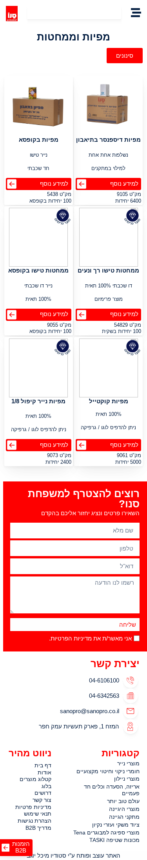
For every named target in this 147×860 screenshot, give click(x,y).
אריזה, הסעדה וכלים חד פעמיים (112, 789)
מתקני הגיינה (124, 817)
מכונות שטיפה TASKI (114, 840)
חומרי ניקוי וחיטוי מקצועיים (108, 771)
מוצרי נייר (128, 763)
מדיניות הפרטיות (71, 638)
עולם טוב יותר (123, 801)
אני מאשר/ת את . (90, 638)
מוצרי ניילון (127, 779)
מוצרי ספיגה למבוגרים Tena (106, 832)
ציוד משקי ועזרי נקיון (116, 825)
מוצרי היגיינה (124, 809)
